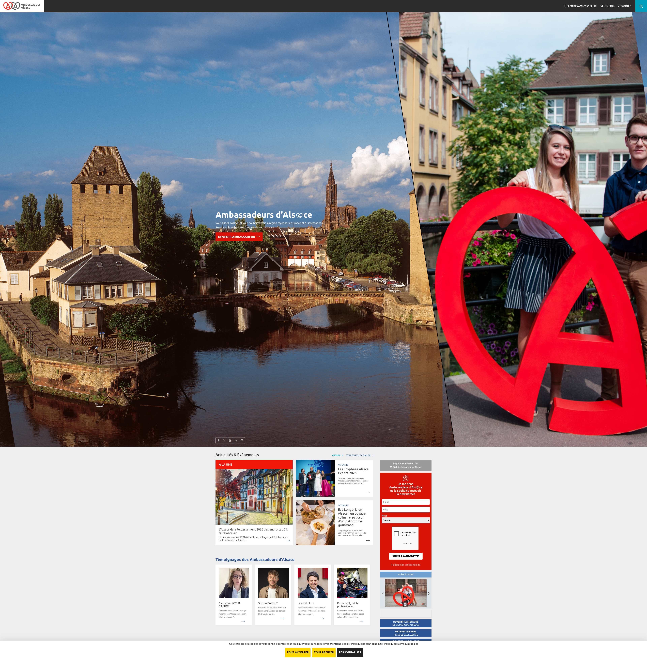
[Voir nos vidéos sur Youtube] (230, 440)
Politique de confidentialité (406, 565)
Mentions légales (340, 643)
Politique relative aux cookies (401, 643)
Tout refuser (324, 652)
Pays (385, 515)
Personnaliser (350, 652)
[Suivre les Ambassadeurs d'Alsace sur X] (224, 440)
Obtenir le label (406, 633)
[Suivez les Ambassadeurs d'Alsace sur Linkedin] (236, 440)
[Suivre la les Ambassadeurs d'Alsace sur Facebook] (218, 440)
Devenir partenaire (405, 623)
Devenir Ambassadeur (236, 237)
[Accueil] (22, 6)
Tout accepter (298, 652)
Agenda (336, 455)
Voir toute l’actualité (358, 455)
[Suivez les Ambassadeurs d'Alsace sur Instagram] (242, 440)
